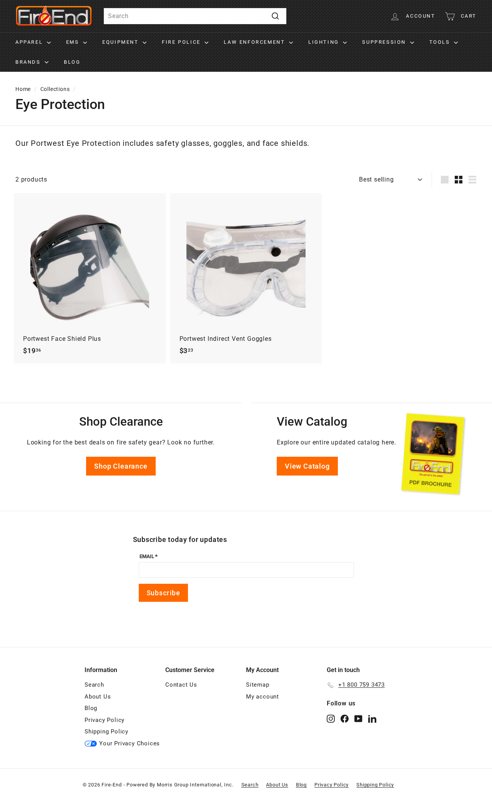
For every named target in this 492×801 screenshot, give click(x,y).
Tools (440, 42)
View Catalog (307, 466)
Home (23, 89)
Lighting (324, 42)
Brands (29, 62)
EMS (73, 42)
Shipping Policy (106, 731)
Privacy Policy (105, 720)
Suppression (385, 42)
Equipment (121, 42)
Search (94, 684)
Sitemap (257, 684)
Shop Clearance (120, 466)
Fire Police (182, 42)
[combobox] (195, 16)
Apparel (30, 42)
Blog (72, 62)
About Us (98, 696)
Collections (55, 89)
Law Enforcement (255, 42)
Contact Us (181, 684)
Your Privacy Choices (129, 743)
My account (262, 696)
